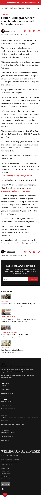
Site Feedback (5, 476)
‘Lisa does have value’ (8, 409)
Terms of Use (5, 468)
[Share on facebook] (26, 31)
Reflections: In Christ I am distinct (12, 424)
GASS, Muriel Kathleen (8, 433)
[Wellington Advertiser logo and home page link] (17, 8)
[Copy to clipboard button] (38, 31)
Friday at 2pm (5, 389)
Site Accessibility (6, 479)
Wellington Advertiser (9, 321)
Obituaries (5, 430)
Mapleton (5, 347)
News (6, 14)
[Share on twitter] (30, 31)
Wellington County (7, 332)
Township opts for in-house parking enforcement (17, 366)
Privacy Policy (5, 471)
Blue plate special (7, 393)
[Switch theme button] (38, 8)
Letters (4, 399)
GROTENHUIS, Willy (7, 436)
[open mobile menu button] (2, 8)
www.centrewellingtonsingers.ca (15, 191)
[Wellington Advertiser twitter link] (3, 489)
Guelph (4, 301)
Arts (3, 14)
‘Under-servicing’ (7, 405)
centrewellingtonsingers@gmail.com (17, 175)
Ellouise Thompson (9, 306)
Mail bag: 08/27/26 (7, 401)
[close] (38, 2)
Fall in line (4, 386)
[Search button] (34, 8)
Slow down (4, 421)
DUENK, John (5, 440)
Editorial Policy (5, 474)
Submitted (11, 31)
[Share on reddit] (34, 31)
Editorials (5, 384)
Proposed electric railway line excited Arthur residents (19, 417)
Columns (4, 415)
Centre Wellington (7, 316)
